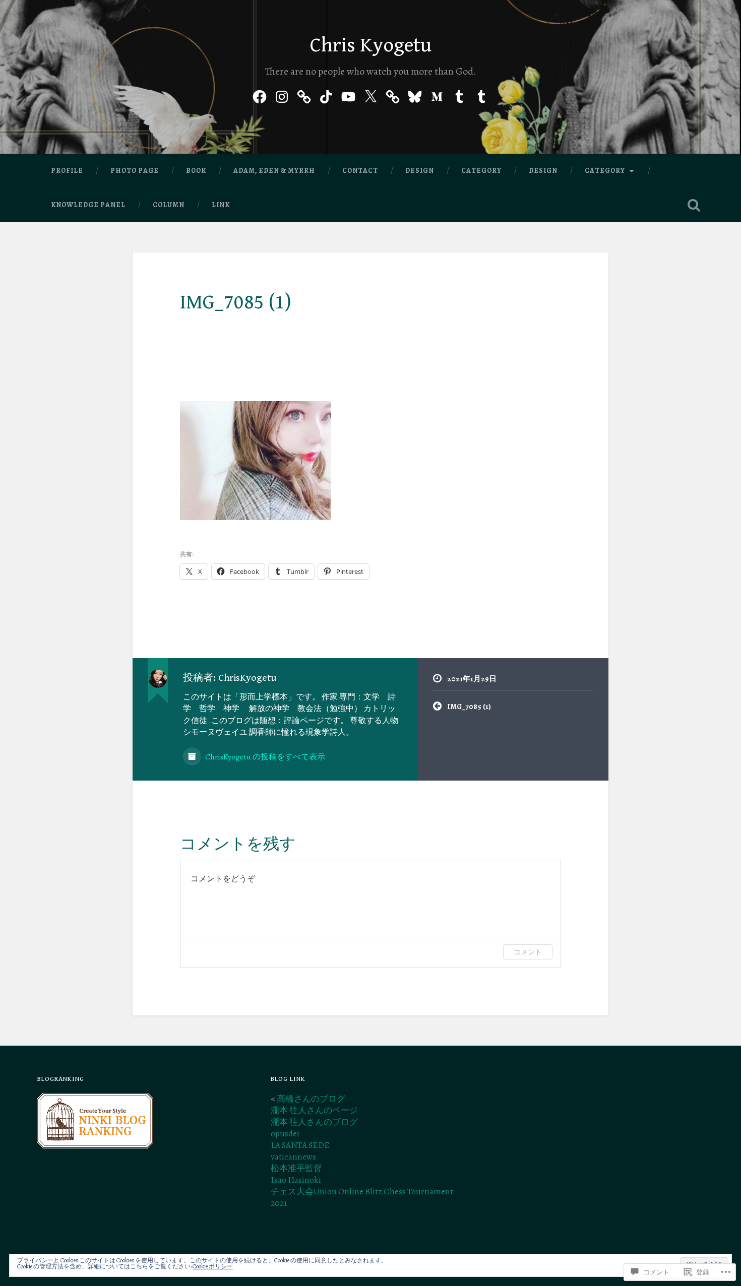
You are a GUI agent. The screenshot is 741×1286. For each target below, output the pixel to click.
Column (168, 205)
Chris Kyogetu (370, 45)
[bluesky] (415, 95)
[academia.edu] (304, 95)
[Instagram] (282, 95)
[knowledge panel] (393, 95)
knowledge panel (88, 205)
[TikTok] (326, 95)
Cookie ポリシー (213, 1266)
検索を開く (694, 205)
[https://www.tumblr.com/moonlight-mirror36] (459, 95)
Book (196, 170)
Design (419, 170)
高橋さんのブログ (311, 1099)
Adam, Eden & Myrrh (274, 170)
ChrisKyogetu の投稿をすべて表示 (264, 756)
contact (360, 170)
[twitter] (370, 95)
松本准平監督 (296, 1168)
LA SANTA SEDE (300, 1145)
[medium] (437, 95)
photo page (134, 170)
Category (481, 170)
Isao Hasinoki (296, 1180)
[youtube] (348, 95)
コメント (528, 951)
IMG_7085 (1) (235, 302)
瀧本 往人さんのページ (314, 1110)
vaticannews (293, 1157)
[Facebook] (260, 95)
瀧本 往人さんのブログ (314, 1122)
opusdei (285, 1133)
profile (67, 170)
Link (221, 205)
